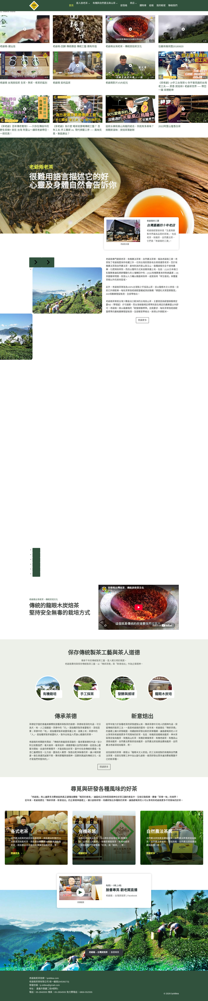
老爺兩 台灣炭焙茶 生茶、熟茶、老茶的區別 (23, 82)
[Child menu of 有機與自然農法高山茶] (95, 8)
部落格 (123, 5)
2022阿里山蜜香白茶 (169, 126)
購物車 (143, 5)
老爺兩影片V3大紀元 (117, 82)
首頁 (71, 5)
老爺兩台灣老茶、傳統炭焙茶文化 (124, 46)
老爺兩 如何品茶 (61, 82)
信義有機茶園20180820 (170, 46)
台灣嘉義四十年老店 (161, 225)
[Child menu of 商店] (132, 8)
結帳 (151, 5)
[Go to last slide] (35, 262)
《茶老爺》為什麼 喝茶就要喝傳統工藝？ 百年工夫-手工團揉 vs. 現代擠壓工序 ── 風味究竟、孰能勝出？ (77, 130)
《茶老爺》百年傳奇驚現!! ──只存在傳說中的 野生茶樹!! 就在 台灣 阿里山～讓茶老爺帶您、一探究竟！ (24, 130)
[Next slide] (48, 262)
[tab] (36, 550)
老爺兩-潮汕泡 (7, 46)
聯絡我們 (172, 5)
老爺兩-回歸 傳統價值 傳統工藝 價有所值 (75, 46)
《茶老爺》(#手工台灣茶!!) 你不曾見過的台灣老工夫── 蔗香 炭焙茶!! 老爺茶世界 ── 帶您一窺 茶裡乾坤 (182, 86)
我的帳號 (161, 5)
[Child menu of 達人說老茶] (79, 8)
